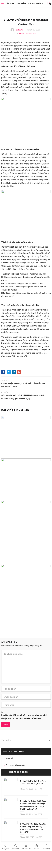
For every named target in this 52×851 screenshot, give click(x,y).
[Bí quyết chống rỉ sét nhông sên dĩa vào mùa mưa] (3, 372)
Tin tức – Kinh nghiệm (16, 765)
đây (6, 93)
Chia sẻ (9, 758)
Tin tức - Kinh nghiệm (27, 33)
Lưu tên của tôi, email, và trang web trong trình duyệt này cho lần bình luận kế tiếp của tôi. (24, 717)
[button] (48, 3)
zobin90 (19, 30)
